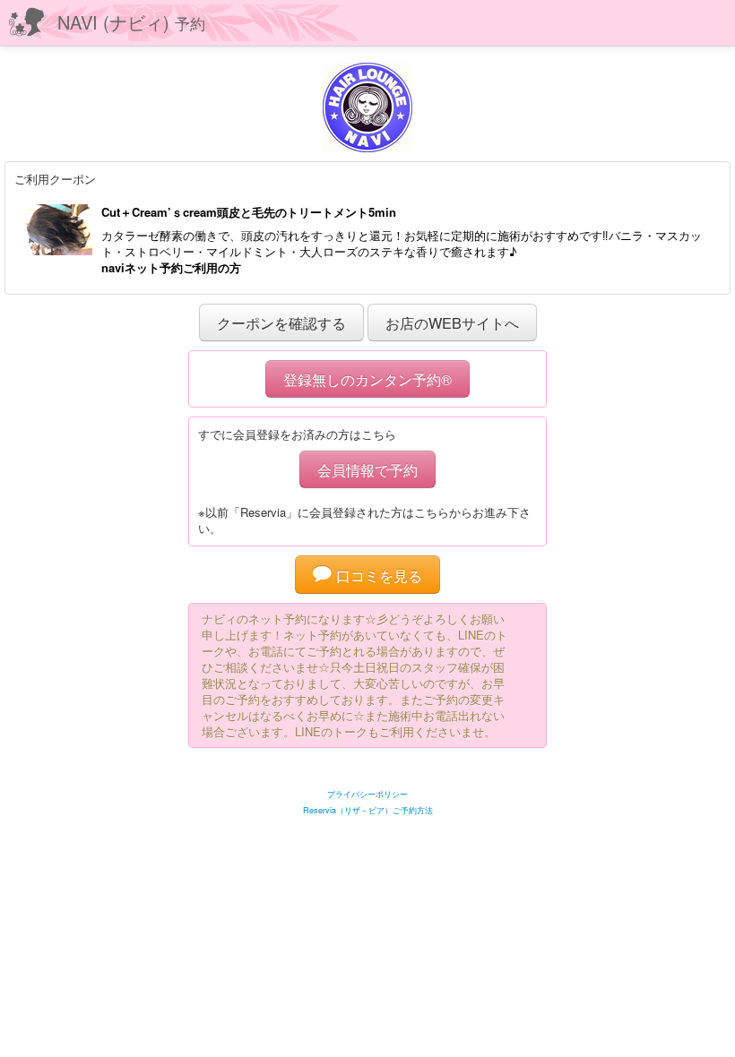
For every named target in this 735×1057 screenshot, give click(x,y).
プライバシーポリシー (367, 794)
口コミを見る (377, 575)
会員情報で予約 (367, 469)
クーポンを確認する (281, 322)
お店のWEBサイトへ (452, 322)
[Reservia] (368, 771)
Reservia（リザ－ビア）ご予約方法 (368, 810)
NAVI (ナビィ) (131, 22)
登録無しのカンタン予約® (367, 379)
